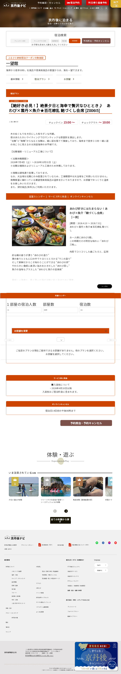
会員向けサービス (72, 571)
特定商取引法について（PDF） (80, 545)
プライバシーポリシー (27, 545)
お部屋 (67, 79)
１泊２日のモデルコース (18, 603)
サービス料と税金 (57, 196)
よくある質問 (40, 612)
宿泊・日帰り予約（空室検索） (50, 571)
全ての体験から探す (60, 520)
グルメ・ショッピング (12, 613)
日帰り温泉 (15, 585)
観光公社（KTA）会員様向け (75, 560)
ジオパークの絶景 (17, 571)
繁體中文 (99, 570)
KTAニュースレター (73, 581)
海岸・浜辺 (15, 575)
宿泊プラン (40, 79)
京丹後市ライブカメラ (42, 597)
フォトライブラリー (73, 611)
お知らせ (38, 588)
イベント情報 (40, 593)
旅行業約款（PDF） (47, 545)
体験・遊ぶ (9, 608)
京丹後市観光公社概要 (10, 545)
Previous (55, 511)
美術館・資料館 (16, 596)
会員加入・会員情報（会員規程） (77, 585)
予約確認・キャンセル (48, 2)
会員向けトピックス (73, 576)
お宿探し (38, 566)
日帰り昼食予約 (98, 2)
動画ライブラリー (72, 616)
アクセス (38, 583)
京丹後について (10, 566)
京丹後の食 (15, 617)
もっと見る (105, 286)
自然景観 (14, 582)
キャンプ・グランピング (18, 578)
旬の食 (13, 589)
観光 (7, 622)
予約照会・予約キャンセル (96, 40)
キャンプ (8, 632)
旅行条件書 (61, 545)
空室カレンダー (37, 196)
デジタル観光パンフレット (43, 602)
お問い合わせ (8, 549)
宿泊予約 (75, 2)
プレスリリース (72, 606)
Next (66, 511)
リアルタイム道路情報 (42, 607)
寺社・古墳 (15, 600)
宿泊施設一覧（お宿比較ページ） (51, 578)
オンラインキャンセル (81, 196)
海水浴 (7, 627)
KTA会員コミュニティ (74, 566)
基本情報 (15, 79)
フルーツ (14, 592)
